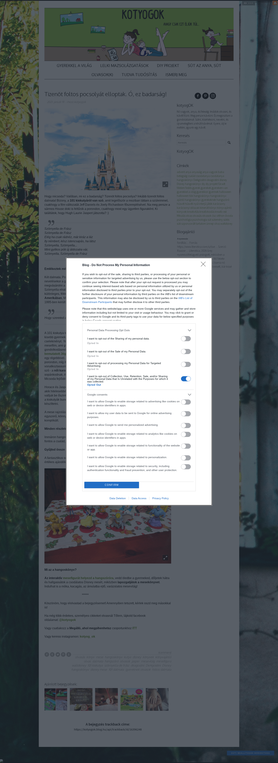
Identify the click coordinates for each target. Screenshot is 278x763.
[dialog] (139, 381)
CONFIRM (112, 484)
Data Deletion (117, 498)
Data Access (139, 498)
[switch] (186, 338)
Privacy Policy (160, 498)
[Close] (204, 265)
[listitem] (139, 330)
